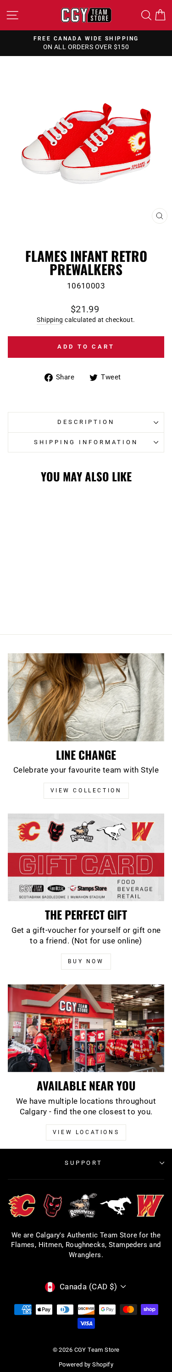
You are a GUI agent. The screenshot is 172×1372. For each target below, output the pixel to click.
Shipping (50, 319)
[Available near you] (86, 1028)
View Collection (86, 790)
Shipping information (86, 442)
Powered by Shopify (86, 1364)
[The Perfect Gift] (86, 857)
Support (84, 1162)
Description (86, 421)
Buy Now (86, 961)
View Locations (86, 1132)
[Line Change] (86, 697)
